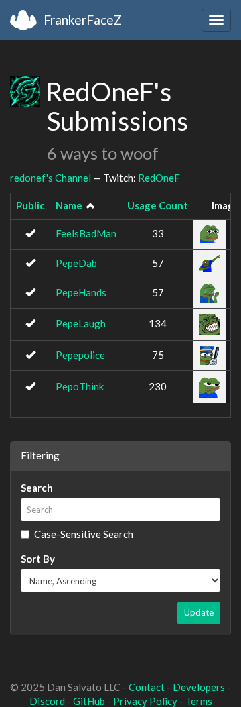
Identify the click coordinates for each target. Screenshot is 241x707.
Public (30, 205)
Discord (47, 701)
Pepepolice (80, 355)
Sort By (38, 559)
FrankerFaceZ (83, 20)
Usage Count (157, 205)
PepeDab (76, 263)
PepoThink (80, 386)
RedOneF (159, 178)
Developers (199, 687)
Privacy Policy (145, 701)
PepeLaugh (81, 323)
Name (69, 205)
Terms (198, 701)
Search (37, 488)
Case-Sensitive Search (83, 534)
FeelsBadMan (86, 233)
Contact (147, 687)
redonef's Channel (50, 178)
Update (199, 612)
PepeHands (81, 292)
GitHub (89, 701)
